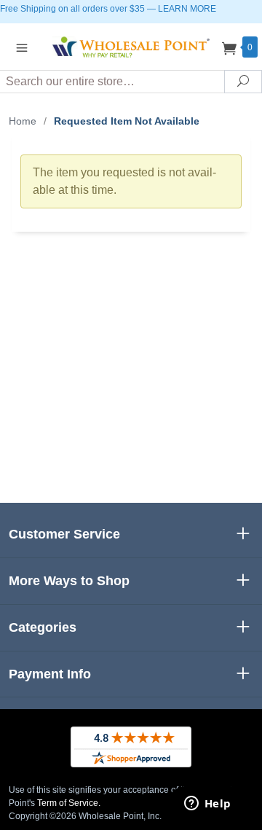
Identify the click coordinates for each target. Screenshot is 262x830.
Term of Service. (68, 803)
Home (22, 121)
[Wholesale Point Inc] (131, 46)
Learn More (187, 9)
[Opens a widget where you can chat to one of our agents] (207, 804)
